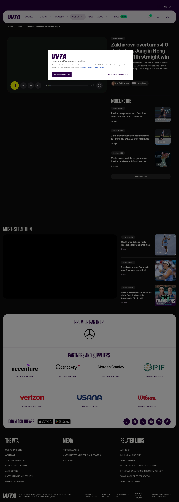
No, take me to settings (118, 74)
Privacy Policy (98, 67)
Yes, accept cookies (61, 74)
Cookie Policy (86, 67)
